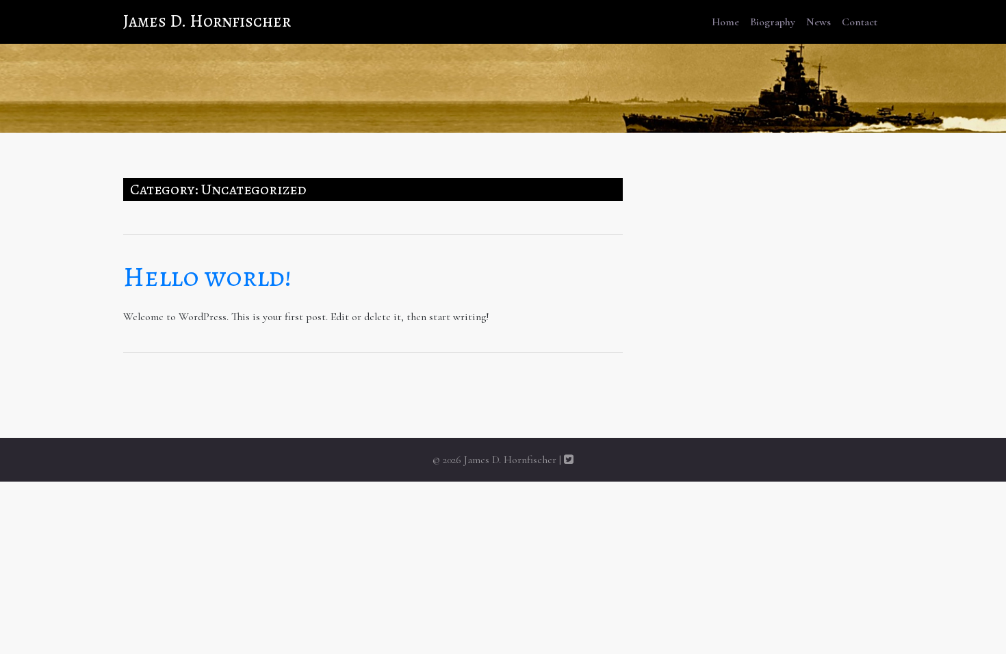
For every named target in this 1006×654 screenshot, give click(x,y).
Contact (859, 22)
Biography (772, 22)
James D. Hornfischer (207, 21)
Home (725, 22)
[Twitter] (568, 460)
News (818, 22)
